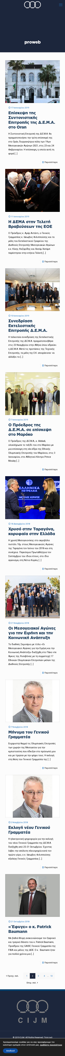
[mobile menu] (60, 4)
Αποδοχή (10, 1051)
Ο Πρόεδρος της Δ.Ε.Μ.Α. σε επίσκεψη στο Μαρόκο (29, 429)
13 (51, 976)
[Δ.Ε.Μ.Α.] (32, 5)
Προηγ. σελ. (13, 976)
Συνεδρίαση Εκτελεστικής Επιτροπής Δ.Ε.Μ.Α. (27, 325)
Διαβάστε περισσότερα (51, 1045)
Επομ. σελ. (31, 983)
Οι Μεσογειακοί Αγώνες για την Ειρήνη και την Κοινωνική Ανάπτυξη (32, 633)
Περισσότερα (50, 162)
